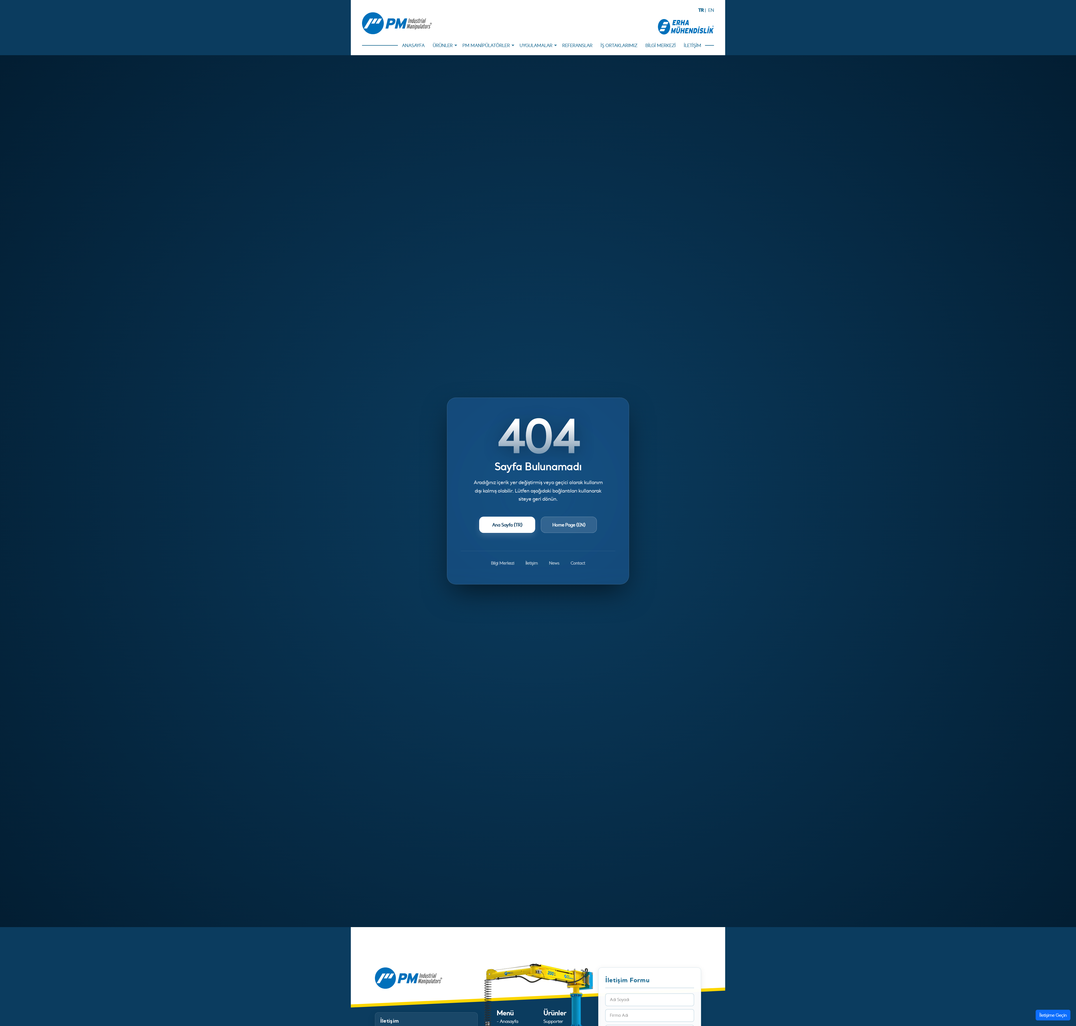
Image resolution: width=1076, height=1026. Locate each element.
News (554, 563)
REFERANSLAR (577, 45)
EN (711, 10)
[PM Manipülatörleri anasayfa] (408, 977)
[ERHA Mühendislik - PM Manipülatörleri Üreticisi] (686, 26)
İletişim (531, 563)
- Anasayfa (507, 1021)
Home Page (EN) (568, 525)
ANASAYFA (413, 45)
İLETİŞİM (692, 45)
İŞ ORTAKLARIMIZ (618, 45)
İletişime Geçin (1053, 1015)
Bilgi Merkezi (502, 563)
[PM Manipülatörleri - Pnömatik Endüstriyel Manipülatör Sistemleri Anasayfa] (397, 23)
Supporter (553, 1021)
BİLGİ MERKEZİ (660, 45)
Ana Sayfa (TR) (507, 525)
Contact (578, 563)
